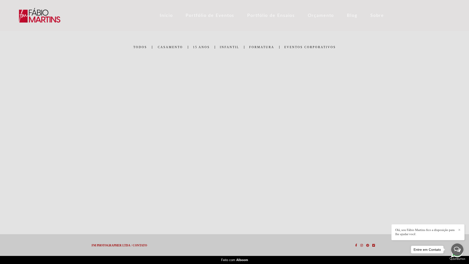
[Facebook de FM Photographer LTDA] (356, 245)
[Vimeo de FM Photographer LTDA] (373, 245)
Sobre (377, 15)
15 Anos (201, 47)
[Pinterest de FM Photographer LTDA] (367, 245)
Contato (140, 245)
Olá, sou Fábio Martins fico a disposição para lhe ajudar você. (425, 232)
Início (166, 15)
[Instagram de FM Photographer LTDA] (361, 245)
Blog (352, 15)
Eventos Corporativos (310, 47)
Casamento (170, 47)
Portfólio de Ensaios (271, 15)
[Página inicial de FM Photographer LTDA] (54, 15)
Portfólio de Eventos (210, 15)
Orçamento (321, 15)
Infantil (229, 47)
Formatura (261, 47)
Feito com (234, 260)
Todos (140, 47)
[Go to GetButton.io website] (457, 259)
